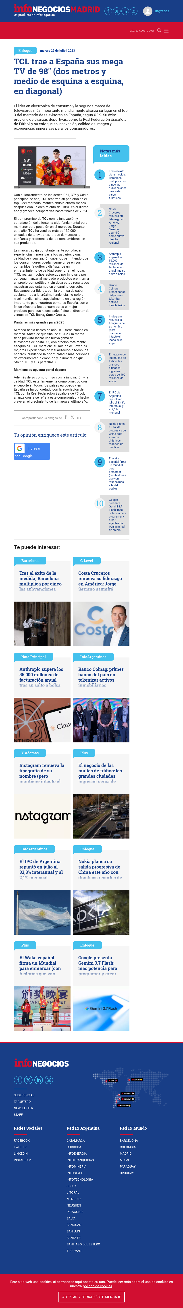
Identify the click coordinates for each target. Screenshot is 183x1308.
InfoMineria (76, 1166)
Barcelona (30, 560)
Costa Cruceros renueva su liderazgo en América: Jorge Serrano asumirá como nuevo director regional (116, 225)
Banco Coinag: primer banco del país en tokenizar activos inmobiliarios (117, 295)
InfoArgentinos (93, 656)
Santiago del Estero (83, 1244)
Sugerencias (24, 1095)
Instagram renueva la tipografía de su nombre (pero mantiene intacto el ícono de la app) (117, 330)
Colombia (128, 1147)
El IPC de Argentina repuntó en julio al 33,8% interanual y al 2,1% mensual (117, 402)
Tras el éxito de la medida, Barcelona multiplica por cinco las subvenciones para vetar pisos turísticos (118, 184)
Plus (84, 752)
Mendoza (74, 1199)
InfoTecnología (80, 1179)
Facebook (22, 1140)
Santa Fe (74, 1238)
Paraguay (127, 1166)
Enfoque (25, 50)
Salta (71, 1218)
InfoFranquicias (80, 1160)
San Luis (73, 1231)
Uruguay (127, 1173)
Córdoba (74, 1147)
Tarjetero (22, 1101)
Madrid (125, 1153)
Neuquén (74, 1205)
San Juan (74, 1225)
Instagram (22, 1160)
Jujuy (71, 1186)
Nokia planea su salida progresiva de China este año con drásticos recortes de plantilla (117, 435)
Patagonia (75, 1212)
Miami (124, 1160)
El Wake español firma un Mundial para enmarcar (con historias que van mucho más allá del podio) (117, 473)
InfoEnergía (77, 1153)
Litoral (73, 1192)
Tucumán (74, 1251)
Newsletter (23, 1108)
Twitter (20, 1147)
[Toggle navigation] (166, 31)
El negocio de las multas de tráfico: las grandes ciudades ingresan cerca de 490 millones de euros (117, 368)
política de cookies (97, 1286)
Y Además (30, 752)
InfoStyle (75, 1173)
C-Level (86, 560)
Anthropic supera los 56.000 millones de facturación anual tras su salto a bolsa (117, 264)
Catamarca (76, 1140)
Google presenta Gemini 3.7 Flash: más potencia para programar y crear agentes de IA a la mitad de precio (117, 515)
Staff (18, 1114)
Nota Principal (33, 656)
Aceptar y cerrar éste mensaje (91, 1297)
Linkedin (21, 1153)
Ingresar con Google (27, 452)
